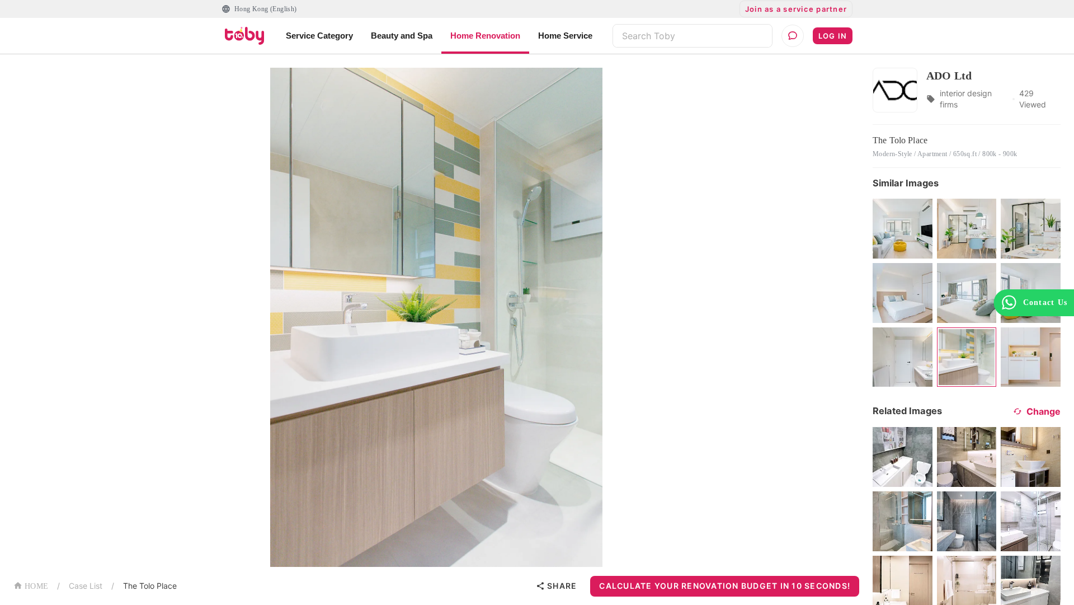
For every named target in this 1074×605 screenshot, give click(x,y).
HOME (36, 586)
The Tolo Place (150, 585)
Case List (85, 585)
